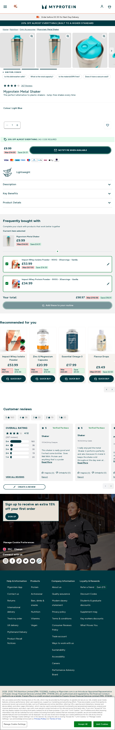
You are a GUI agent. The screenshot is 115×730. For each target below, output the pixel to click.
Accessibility (58, 656)
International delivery (13, 609)
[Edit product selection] (108, 264)
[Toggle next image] (111, 50)
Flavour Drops (101, 356)
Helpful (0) (49, 473)
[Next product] (112, 389)
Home (5, 29)
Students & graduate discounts (90, 602)
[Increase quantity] (17, 125)
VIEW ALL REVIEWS (15, 477)
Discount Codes (88, 594)
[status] (12, 125)
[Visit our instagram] (5, 561)
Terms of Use (55, 719)
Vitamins (35, 618)
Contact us (13, 594)
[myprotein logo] (59, 6)
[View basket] (109, 6)
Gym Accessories (27, 29)
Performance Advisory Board (63, 672)
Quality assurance (61, 594)
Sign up (12, 516)
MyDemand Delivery (17, 632)
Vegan (34, 625)
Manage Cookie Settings (15, 724)
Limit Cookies (102, 724)
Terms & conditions (62, 618)
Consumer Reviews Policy (62, 627)
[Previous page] (105, 486)
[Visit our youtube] (32, 561)
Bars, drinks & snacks (37, 602)
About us (56, 587)
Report (45, 477)
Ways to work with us (63, 643)
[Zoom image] (31, 36)
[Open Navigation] (5, 6)
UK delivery (12, 625)
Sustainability (58, 650)
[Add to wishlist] (107, 125)
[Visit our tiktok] (19, 561)
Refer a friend (92, 587)
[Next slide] (114, 361)
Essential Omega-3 (72, 356)
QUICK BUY (15, 379)
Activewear (36, 594)
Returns (11, 600)
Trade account (59, 636)
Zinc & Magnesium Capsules (43, 358)
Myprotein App (14, 587)
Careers (56, 663)
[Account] (102, 7)
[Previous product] (106, 389)
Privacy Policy (40, 719)
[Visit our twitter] (26, 561)
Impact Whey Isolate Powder (13, 358)
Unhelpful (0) (65, 473)
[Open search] (16, 6)
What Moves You (89, 625)
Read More (47, 462)
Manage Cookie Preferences (18, 542)
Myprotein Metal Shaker (48, 29)
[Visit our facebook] (12, 561)
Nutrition (14, 29)
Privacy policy (59, 612)
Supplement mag (88, 612)
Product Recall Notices (14, 640)
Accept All (82, 724)
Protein (34, 587)
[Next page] (111, 486)
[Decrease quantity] (7, 125)
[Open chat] (39, 561)
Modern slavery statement (59, 602)
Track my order (14, 618)
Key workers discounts (91, 618)
